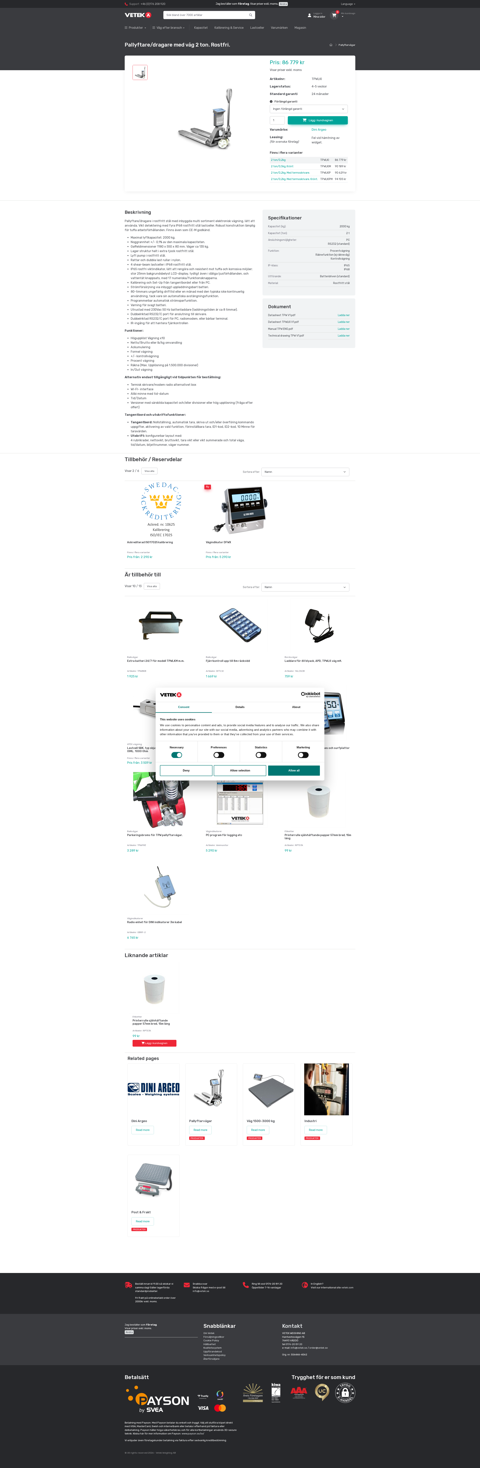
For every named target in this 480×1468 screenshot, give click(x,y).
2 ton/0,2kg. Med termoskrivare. (290, 172)
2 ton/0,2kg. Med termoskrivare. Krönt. (294, 179)
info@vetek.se (201, 1291)
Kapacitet (201, 27)
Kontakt (292, 1326)
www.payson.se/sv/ (193, 1433)
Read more (143, 1130)
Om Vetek (208, 1333)
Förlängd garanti (285, 101)
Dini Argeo (319, 129)
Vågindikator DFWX (218, 542)
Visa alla (149, 471)
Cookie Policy (211, 1340)
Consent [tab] (183, 707)
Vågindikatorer (214, 831)
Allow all (294, 770)
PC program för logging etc (224, 835)
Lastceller (257, 27)
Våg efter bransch (169, 27)
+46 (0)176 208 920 (153, 4)
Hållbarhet (209, 1344)
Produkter (136, 27)
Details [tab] (240, 707)
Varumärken (279, 27)
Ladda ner (344, 315)
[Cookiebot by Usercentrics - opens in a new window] (303, 694)
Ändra (283, 4)
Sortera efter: (251, 472)
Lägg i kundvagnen (320, 120)
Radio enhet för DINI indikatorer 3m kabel (154, 922)
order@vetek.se (318, 1347)
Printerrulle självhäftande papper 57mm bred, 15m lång (318, 837)
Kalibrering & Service (229, 27)
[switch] (219, 755)
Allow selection (240, 770)
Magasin (300, 27)
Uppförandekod (212, 1351)
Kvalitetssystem (212, 1347)
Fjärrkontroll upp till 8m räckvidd (228, 661)
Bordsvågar (291, 657)
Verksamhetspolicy (214, 1355)
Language (347, 4)
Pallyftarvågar (347, 45)
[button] (345, 1393)
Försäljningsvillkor (213, 1336)
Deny (186, 770)
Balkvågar (132, 657)
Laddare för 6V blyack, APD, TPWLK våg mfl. (313, 661)
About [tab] (296, 707)
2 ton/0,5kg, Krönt (282, 166)
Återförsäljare (211, 1358)
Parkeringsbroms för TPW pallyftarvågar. (155, 835)
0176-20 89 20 (294, 1344)
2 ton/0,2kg (278, 160)
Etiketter (289, 831)
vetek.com (347, 1287)
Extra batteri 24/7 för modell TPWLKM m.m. (155, 661)
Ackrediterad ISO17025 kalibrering (150, 542)
